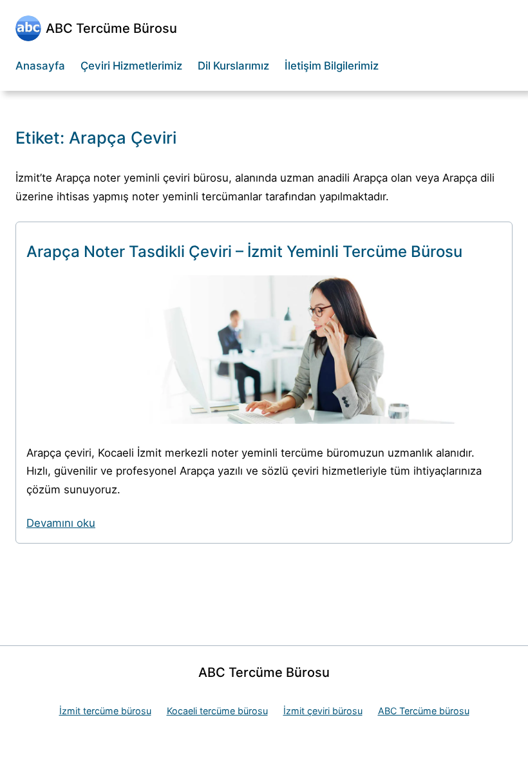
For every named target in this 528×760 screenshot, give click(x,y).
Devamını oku (60, 523)
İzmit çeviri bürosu (323, 710)
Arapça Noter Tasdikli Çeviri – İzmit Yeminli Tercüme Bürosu (244, 251)
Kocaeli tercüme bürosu (217, 710)
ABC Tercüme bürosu (423, 710)
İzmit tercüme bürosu (105, 710)
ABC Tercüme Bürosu (111, 28)
